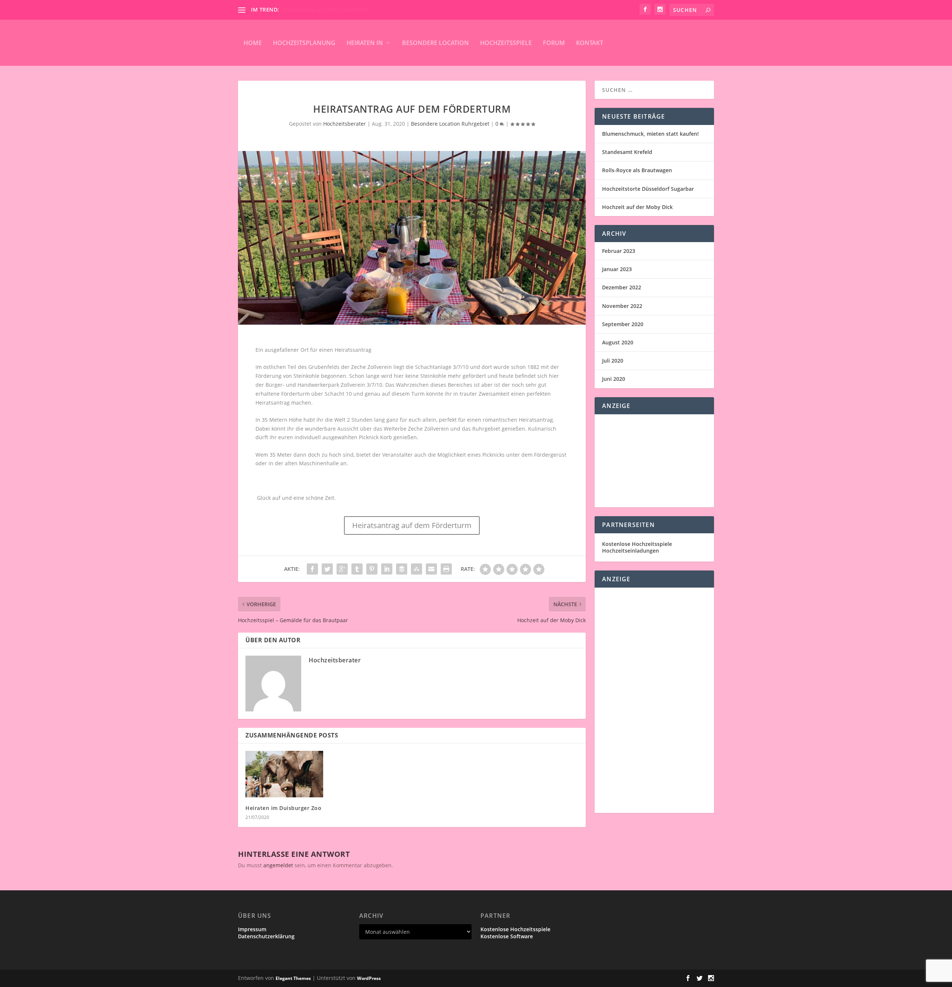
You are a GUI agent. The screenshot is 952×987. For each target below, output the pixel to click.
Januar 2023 (617, 269)
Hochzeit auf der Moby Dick (637, 206)
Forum (554, 43)
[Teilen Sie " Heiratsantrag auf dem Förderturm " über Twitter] (327, 569)
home (253, 43)
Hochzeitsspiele (506, 43)
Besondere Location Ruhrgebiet (450, 123)
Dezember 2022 (621, 287)
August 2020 (617, 342)
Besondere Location (435, 43)
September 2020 (622, 324)
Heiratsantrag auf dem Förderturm (412, 525)
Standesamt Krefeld (627, 151)
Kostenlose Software (506, 936)
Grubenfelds (324, 366)
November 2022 (622, 305)
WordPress (369, 978)
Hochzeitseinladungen (630, 550)
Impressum (252, 929)
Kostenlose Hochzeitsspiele (637, 543)
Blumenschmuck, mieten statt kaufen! (650, 133)
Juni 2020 (613, 378)
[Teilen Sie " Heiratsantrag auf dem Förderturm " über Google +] (342, 569)
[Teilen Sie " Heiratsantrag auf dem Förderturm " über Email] (431, 569)
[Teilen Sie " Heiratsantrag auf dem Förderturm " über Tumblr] (357, 569)
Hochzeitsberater (344, 123)
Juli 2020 (612, 360)
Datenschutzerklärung (266, 936)
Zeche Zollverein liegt (377, 366)
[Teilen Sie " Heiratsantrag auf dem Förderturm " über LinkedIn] (386, 569)
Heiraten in (365, 43)
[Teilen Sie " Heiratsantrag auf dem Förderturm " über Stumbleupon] (416, 569)
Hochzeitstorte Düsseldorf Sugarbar (648, 188)
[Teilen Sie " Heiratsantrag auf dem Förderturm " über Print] (446, 569)
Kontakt (589, 43)
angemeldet (278, 865)
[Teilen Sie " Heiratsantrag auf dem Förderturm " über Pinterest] (371, 569)
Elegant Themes (293, 978)
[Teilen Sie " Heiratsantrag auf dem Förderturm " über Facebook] (312, 569)
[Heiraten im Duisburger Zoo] (284, 774)
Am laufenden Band (306, 9)
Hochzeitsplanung (304, 43)
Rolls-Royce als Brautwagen (637, 170)
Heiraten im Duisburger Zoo (283, 807)
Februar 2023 (618, 250)
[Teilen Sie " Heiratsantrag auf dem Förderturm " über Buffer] (401, 569)
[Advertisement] (654, 460)
